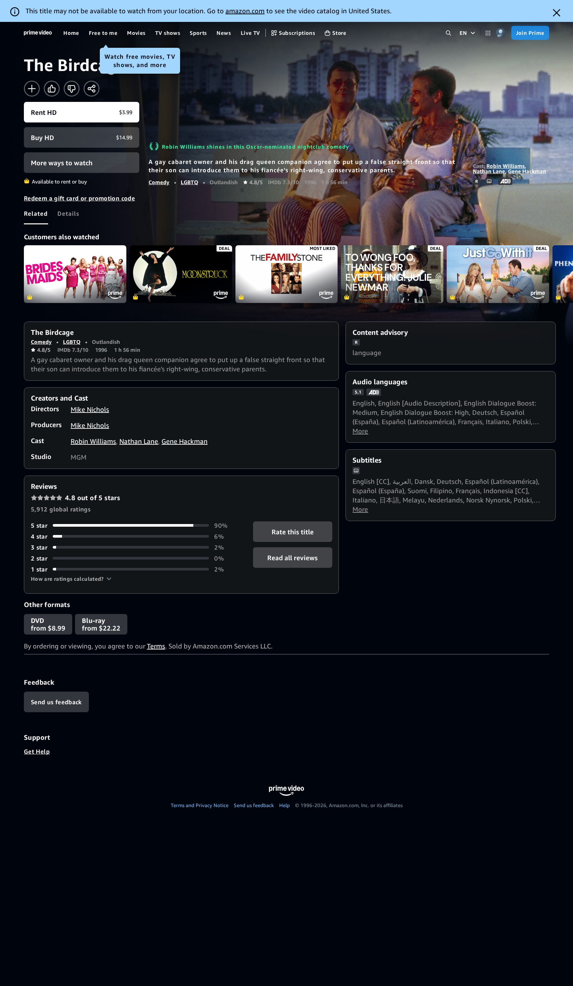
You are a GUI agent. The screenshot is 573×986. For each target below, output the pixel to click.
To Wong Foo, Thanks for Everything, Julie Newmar (392, 274)
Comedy (159, 182)
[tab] (36, 213)
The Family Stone (286, 274)
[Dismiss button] (556, 13)
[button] (71, 578)
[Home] (38, 33)
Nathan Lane (489, 171)
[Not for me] (72, 89)
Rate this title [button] (293, 531)
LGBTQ (189, 182)
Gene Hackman (527, 171)
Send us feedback (254, 805)
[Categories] (487, 33)
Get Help (37, 751)
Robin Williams (505, 166)
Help (284, 805)
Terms (156, 646)
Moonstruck (181, 274)
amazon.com (245, 11)
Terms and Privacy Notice (199, 805)
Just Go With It (498, 274)
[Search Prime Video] (448, 33)
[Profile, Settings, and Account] (500, 33)
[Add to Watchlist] (32, 89)
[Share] (91, 89)
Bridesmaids (75, 274)
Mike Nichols (90, 409)
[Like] (52, 89)
